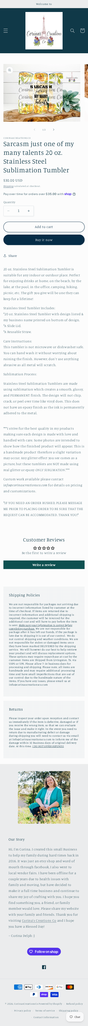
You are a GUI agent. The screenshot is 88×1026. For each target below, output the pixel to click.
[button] (5, 30)
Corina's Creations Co (39, 920)
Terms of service (45, 1010)
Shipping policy (68, 1010)
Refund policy (74, 1003)
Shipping (8, 186)
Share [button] (13, 255)
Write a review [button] (44, 565)
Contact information (46, 1017)
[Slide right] (53, 129)
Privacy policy (22, 1010)
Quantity (9, 202)
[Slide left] (34, 129)
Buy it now (44, 240)
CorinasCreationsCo (26, 1003)
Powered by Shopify (50, 1003)
